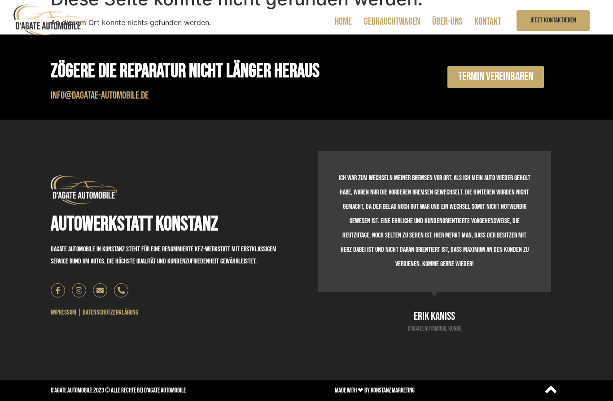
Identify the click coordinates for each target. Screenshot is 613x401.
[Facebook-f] (58, 290)
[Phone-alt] (121, 290)
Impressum (63, 312)
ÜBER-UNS (447, 22)
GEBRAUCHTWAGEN (392, 22)
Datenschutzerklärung (110, 312)
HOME (343, 22)
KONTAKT (487, 22)
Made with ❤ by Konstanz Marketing (375, 390)
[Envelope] (100, 290)
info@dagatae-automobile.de (100, 95)
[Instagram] (79, 290)
